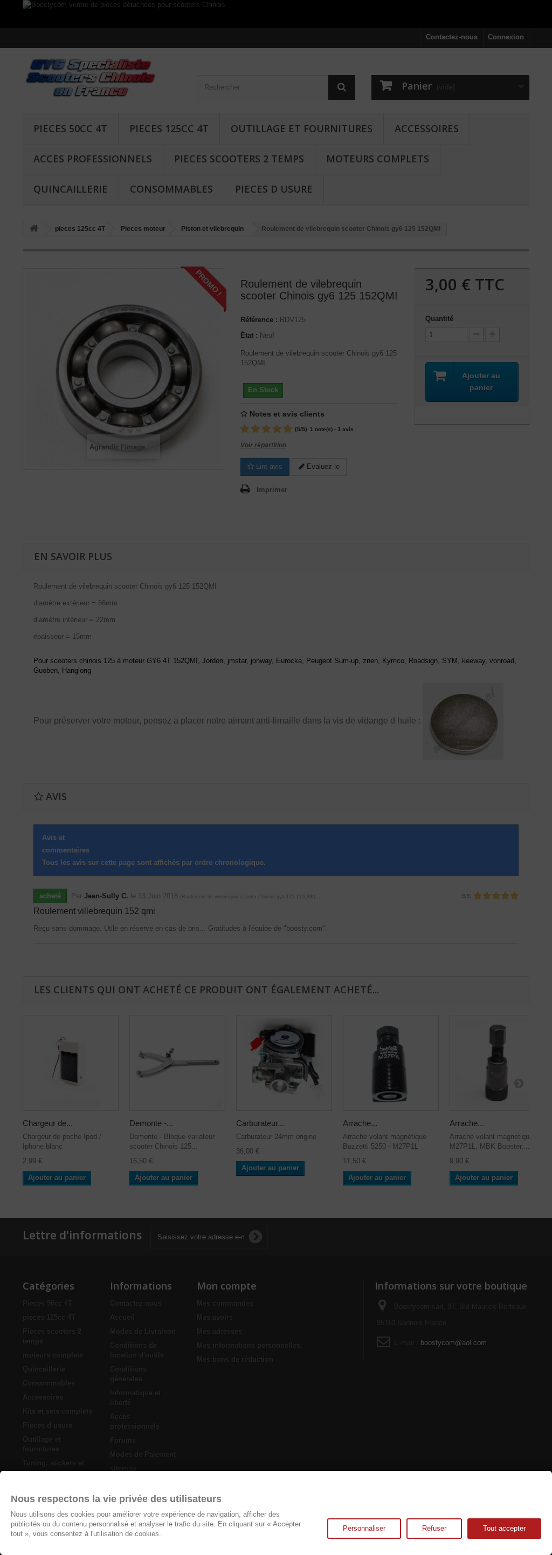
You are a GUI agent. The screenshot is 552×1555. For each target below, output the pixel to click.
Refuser (434, 1528)
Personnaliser (364, 1528)
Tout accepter (504, 1528)
